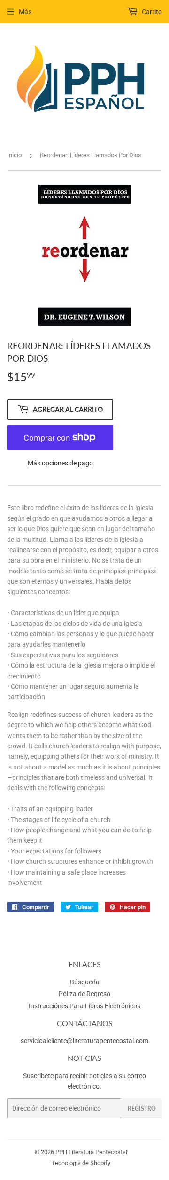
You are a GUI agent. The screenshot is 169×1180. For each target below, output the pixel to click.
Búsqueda (85, 982)
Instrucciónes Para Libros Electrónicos (84, 1006)
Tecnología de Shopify (81, 1162)
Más (25, 11)
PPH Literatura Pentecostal (91, 1152)
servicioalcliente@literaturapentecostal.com (84, 1040)
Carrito (151, 11)
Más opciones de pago (60, 463)
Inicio (14, 155)
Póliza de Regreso (84, 993)
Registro (142, 1108)
